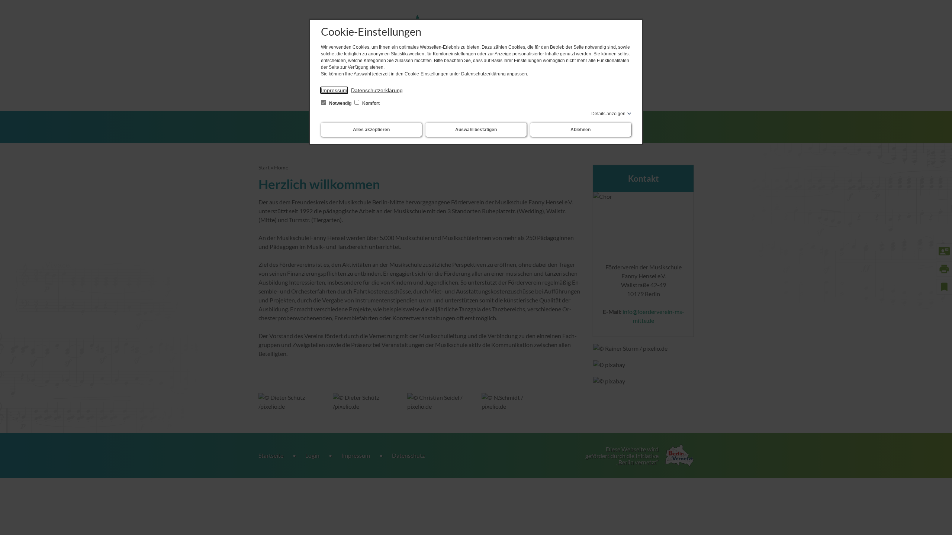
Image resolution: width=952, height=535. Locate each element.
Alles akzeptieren (371, 129)
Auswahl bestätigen (476, 129)
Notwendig (340, 103)
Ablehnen (580, 129)
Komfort (370, 103)
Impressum (334, 90)
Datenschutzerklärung (377, 90)
